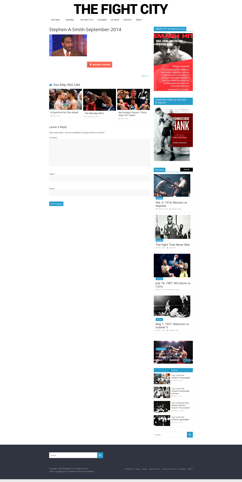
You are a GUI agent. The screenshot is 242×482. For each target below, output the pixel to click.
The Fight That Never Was (173, 244)
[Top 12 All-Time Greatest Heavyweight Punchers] (162, 387)
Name (52, 174)
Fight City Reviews (154, 469)
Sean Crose (172, 248)
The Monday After (94, 113)
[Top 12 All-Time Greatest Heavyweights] (162, 373)
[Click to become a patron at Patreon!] (99, 62)
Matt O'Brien (175, 360)
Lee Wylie (115, 20)
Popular (175, 370)
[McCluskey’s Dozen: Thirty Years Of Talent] (133, 90)
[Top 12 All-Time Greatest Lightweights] (162, 415)
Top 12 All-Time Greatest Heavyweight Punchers (180, 391)
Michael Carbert (176, 209)
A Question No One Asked (64, 112)
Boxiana (70, 20)
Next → (145, 75)
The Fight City (87, 20)
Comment (53, 137)
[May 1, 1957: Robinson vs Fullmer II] (172, 297)
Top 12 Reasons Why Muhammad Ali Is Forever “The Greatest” (180, 405)
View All (186, 169)
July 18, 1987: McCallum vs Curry (173, 284)
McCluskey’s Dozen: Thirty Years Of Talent (132, 114)
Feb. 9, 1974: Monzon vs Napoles (171, 204)
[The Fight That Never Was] (172, 216)
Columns (102, 20)
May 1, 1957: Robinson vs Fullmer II (172, 325)
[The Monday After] (99, 90)
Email (52, 188)
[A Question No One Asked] (65, 90)
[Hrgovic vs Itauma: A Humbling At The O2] (173, 342)
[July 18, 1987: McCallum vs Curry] (172, 255)
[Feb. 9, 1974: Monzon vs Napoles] (172, 175)
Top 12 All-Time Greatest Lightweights (180, 418)
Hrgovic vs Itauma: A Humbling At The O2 (169, 354)
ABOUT (139, 20)
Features (55, 20)
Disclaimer (182, 469)
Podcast (128, 20)
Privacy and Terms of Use (170, 469)
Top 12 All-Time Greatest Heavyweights (180, 376)
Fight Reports (161, 349)
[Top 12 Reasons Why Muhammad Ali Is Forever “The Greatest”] (162, 401)
